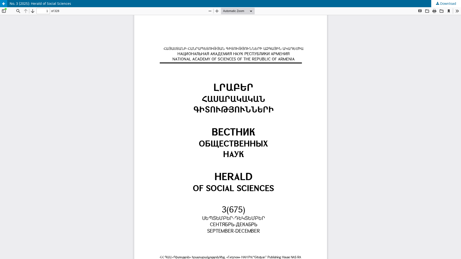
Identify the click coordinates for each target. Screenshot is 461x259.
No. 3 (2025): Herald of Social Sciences (40, 3)
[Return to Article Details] (3, 3)
